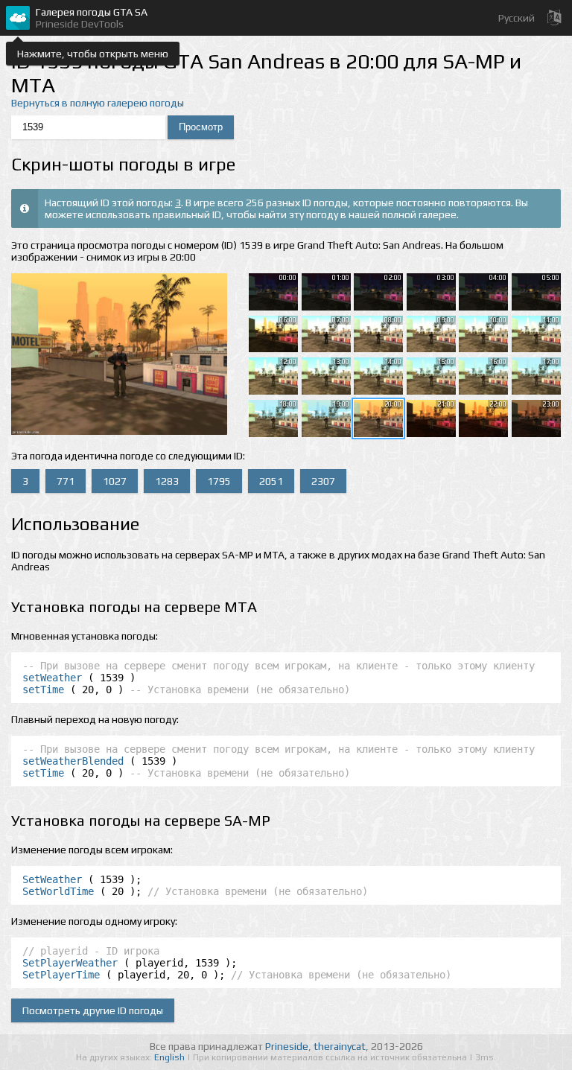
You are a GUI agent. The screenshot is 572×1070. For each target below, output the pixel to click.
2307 (323, 481)
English (170, 1057)
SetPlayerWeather (70, 963)
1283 (167, 481)
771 (65, 481)
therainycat (340, 1046)
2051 (271, 481)
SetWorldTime (58, 891)
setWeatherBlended (73, 761)
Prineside (286, 1046)
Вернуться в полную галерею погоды (97, 103)
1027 (115, 481)
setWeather (52, 678)
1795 (219, 481)
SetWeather (52, 879)
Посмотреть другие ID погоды (92, 1010)
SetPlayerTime (61, 975)
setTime (43, 689)
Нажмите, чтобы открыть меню (92, 54)
